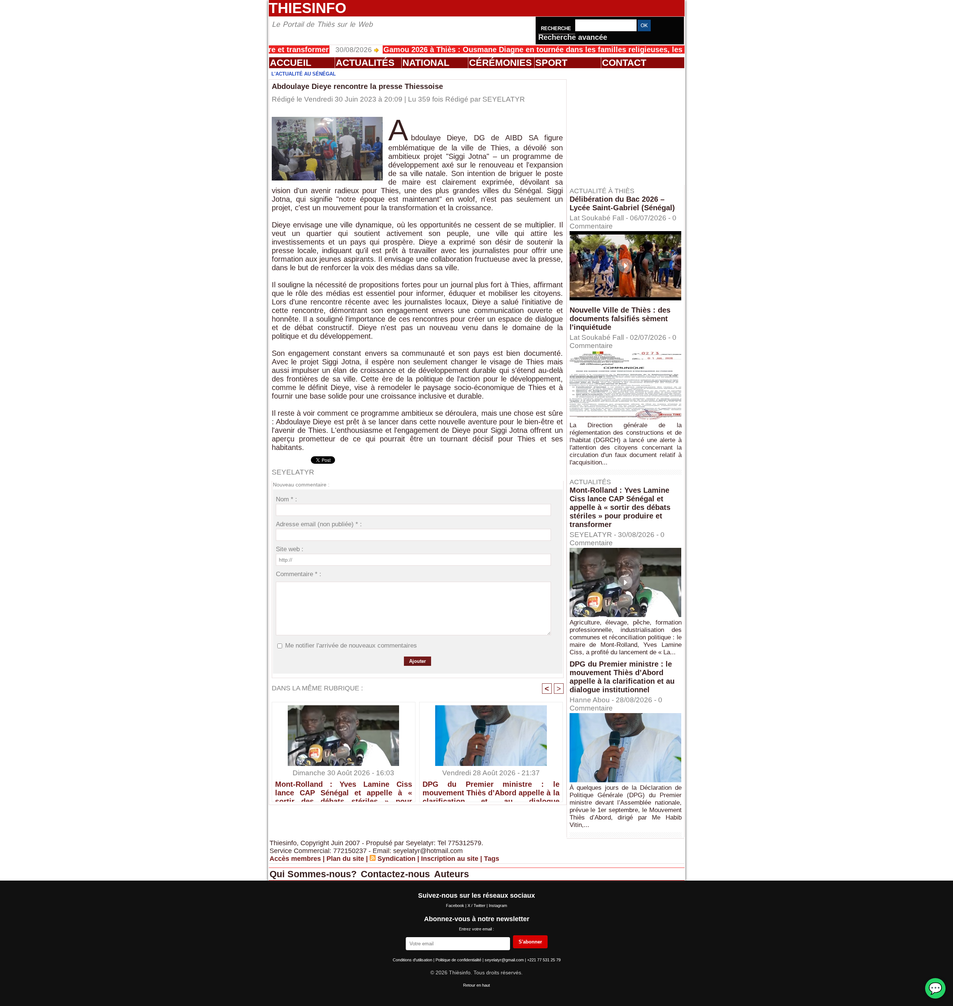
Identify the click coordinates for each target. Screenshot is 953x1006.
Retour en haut (476, 985)
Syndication (396, 858)
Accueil (290, 62)
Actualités (365, 62)
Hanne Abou (590, 700)
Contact (624, 62)
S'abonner (530, 942)
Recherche (557, 28)
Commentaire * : (298, 574)
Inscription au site (449, 858)
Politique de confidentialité (459, 960)
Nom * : (286, 499)
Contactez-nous (397, 874)
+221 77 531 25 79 (544, 960)
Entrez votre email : (476, 929)
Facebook (455, 905)
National (425, 62)
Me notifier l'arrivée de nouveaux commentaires (351, 645)
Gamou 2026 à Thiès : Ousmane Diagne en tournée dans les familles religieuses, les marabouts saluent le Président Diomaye (566, 49)
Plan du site (345, 858)
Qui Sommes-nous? (314, 874)
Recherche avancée (572, 37)
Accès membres (295, 858)
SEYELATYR (503, 99)
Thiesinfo (307, 8)
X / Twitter (477, 905)
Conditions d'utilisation (413, 960)
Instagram (498, 905)
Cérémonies (500, 62)
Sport (551, 62)
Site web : (289, 549)
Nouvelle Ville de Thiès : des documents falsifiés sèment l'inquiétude (620, 318)
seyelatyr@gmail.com (505, 960)
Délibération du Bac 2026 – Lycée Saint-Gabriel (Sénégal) (622, 203)
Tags (491, 858)
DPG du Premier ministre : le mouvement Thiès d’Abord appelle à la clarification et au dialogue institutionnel (491, 789)
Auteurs (451, 874)
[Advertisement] (629, 126)
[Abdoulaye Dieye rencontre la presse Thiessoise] (327, 119)
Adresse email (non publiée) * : (319, 524)
